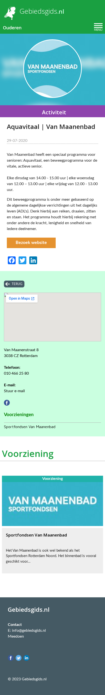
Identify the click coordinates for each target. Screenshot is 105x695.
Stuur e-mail (14, 391)
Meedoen (16, 636)
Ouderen (12, 28)
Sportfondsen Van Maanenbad (29, 426)
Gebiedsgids (38, 11)
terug (17, 284)
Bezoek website (31, 243)
